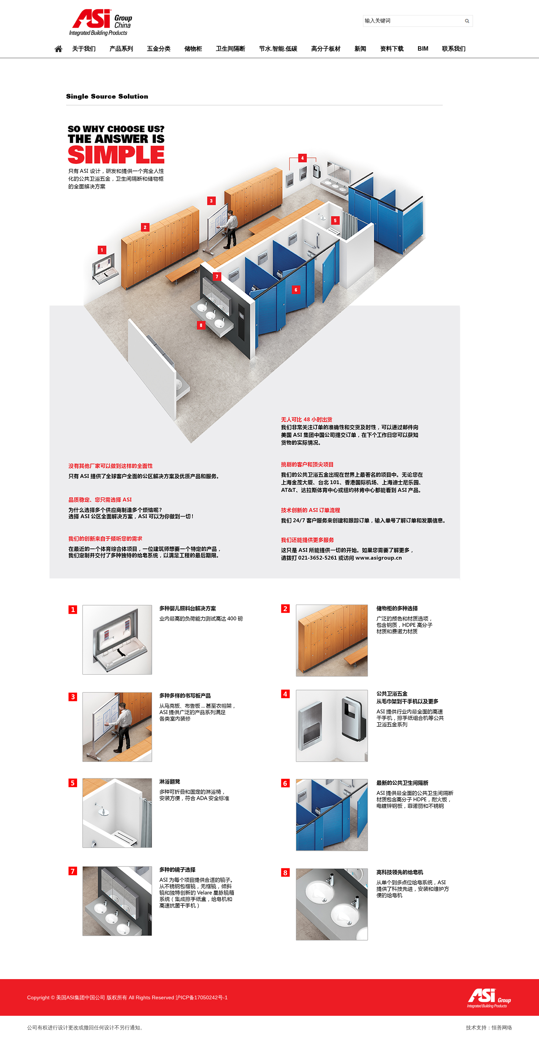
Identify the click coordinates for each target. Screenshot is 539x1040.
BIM (423, 48)
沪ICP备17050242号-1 (202, 997)
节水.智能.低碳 (278, 48)
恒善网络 (502, 1027)
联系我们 (454, 48)
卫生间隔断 (230, 48)
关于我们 (84, 48)
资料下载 (392, 48)
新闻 (360, 48)
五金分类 (158, 48)
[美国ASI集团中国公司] (99, 38)
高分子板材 (326, 48)
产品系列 (121, 48)
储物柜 (193, 48)
